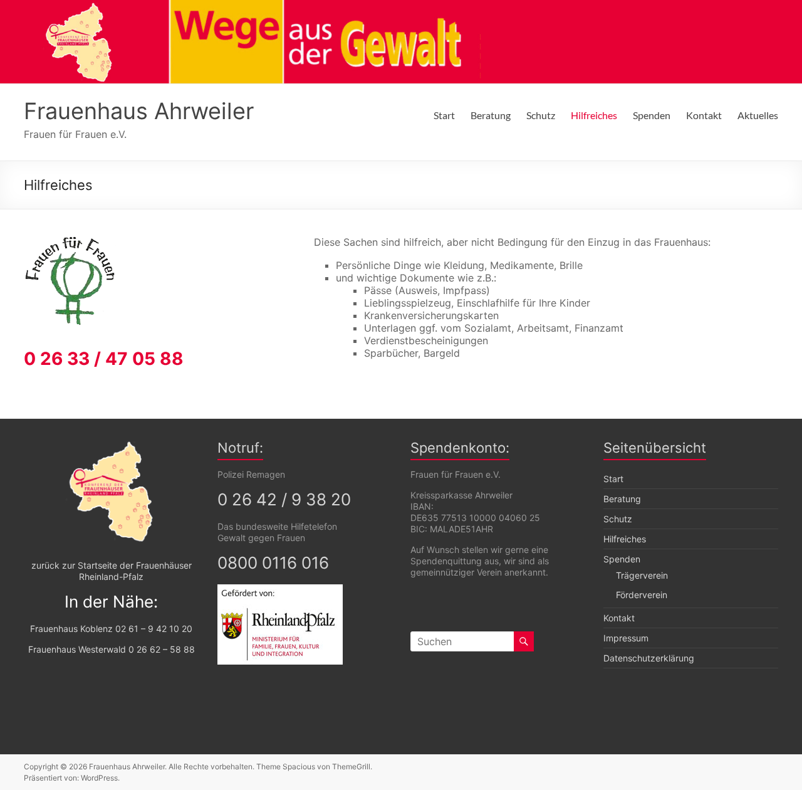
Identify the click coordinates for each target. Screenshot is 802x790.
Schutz (540, 115)
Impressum (625, 638)
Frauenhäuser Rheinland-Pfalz (135, 571)
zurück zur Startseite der (82, 565)
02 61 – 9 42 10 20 (153, 628)
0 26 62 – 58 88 (161, 649)
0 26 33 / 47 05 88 (104, 358)
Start (444, 115)
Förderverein (641, 594)
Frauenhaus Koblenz (71, 628)
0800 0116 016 (273, 562)
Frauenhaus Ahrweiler (139, 111)
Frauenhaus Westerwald (77, 649)
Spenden (651, 115)
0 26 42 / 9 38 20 (284, 499)
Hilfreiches (594, 115)
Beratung (491, 115)
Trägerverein (642, 575)
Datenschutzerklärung (648, 658)
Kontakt (704, 115)
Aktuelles (757, 115)
